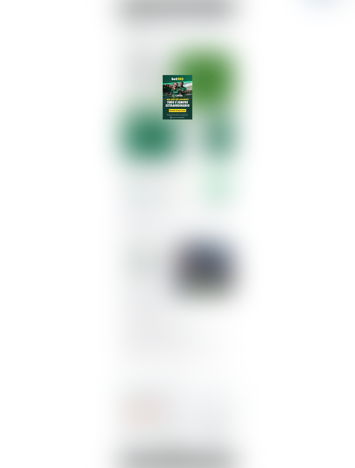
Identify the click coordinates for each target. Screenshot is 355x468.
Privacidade (191, 463)
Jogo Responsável (221, 463)
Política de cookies (208, 463)
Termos (199, 463)
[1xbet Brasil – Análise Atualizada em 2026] (137, 203)
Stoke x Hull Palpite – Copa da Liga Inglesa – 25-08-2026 (191, 153)
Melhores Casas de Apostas (199, 168)
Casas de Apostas (157, 3)
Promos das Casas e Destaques (161, 433)
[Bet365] (177, 100)
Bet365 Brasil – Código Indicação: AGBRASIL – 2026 (137, 394)
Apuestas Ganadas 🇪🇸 (208, 433)
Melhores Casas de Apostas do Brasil (163, 430)
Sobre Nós (182, 463)
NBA (185, 3)
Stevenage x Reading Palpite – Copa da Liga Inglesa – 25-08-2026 (191, 144)
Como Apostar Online (157, 436)
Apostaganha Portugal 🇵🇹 (209, 430)
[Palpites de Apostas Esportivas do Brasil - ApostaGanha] (131, 3)
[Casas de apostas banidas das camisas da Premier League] (205, 269)
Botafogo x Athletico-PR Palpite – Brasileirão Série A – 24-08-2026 (150, 73)
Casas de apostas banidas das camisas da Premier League (149, 265)
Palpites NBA (127, 436)
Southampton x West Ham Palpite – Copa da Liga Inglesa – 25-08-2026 (191, 135)
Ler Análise (219, 186)
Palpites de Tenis (129, 439)
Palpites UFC (127, 433)
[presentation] (222, 96)
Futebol (168, 3)
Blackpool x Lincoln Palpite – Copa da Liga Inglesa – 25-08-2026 (191, 126)
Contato (182, 464)
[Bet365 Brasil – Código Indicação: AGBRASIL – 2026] (137, 186)
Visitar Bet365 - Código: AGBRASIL (219, 181)
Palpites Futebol (128, 430)
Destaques (177, 3)
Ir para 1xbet (219, 198)
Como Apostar (194, 3)
